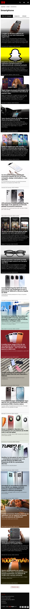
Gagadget (3, 2)
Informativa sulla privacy (7, 596)
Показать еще (15, 587)
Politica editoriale (5, 598)
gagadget (3, 6)
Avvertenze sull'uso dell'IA (8, 599)
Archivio (3, 601)
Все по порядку (7, 16)
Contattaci (4, 603)
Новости (16, 16)
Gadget (8, 6)
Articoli (24, 16)
